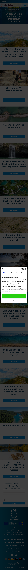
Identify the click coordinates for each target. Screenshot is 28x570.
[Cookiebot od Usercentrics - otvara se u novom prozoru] (20, 269)
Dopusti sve (14, 296)
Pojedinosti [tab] (14, 272)
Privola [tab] (5, 272)
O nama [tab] (23, 272)
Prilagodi (13, 300)
